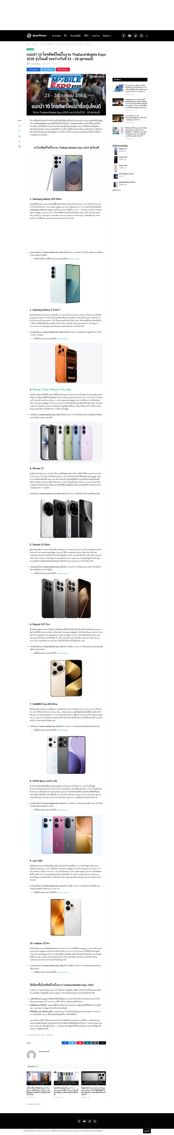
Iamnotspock (36, 64)
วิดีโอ (86, 35)
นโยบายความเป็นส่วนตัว (96, 1131)
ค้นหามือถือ (76, 35)
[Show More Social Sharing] (72, 69)
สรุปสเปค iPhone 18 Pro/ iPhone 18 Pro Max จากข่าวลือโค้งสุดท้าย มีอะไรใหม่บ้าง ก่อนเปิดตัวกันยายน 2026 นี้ (93, 1091)
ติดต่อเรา (107, 35)
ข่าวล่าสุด (56, 35)
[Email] (20, 146)
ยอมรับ (147, 1131)
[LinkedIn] (20, 136)
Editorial (30, 49)
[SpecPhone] (37, 35)
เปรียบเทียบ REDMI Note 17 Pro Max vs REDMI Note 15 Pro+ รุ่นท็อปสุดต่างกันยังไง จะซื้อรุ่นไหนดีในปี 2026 (38, 1091)
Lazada (76, 259)
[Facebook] (20, 126)
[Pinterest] (20, 141)
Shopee (70, 259)
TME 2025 (49, 1035)
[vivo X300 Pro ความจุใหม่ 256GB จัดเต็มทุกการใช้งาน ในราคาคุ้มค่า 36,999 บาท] (118, 118)
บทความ (96, 35)
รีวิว (65, 35)
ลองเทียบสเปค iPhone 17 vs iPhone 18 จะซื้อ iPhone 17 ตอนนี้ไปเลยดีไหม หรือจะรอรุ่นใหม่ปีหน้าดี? (66, 1091)
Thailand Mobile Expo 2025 (36, 1035)
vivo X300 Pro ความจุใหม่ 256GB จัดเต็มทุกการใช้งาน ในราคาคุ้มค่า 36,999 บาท (136, 118)
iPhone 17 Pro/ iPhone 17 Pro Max (52, 389)
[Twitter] (20, 131)
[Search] (146, 35)
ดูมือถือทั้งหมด (116, 190)
